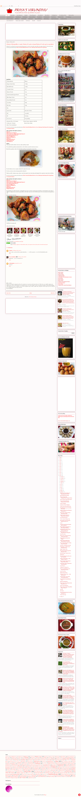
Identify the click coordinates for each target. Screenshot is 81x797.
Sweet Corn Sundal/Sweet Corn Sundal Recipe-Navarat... (65, 569)
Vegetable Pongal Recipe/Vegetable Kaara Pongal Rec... (65, 525)
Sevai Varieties (62, 771)
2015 (60, 472)
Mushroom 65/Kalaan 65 (10, 137)
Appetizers (18, 244)
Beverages (57, 756)
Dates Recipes (49, 758)
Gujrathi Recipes (17, 761)
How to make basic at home (66, 761)
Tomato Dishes (16, 775)
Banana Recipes (46, 756)
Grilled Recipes (12, 761)
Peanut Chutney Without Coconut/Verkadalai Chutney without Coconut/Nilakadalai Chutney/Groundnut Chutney (68, 317)
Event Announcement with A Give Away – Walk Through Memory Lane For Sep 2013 (69, 703)
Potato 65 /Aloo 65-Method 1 (11, 132)
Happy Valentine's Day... (64, 549)
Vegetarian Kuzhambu (23, 776)
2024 (60, 458)
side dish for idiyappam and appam (12, 777)
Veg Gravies (68, 775)
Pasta (32, 769)
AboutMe (33, 20)
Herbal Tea (44, 761)
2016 (60, 470)
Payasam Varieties (37, 769)
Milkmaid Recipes (46, 765)
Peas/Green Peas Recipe (51, 769)
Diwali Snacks (16, 760)
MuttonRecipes (47, 15)
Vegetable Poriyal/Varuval (14, 776)
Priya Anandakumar (12, 256)
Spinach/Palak (8, 774)
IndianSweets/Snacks (10, 18)
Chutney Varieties (25, 758)
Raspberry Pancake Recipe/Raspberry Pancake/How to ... (66, 511)
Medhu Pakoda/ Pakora (63, 572)
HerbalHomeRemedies (50, 761)
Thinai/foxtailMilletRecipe (65, 774)
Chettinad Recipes (8, 758)
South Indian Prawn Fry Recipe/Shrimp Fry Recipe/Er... (65, 532)
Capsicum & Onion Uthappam (65, 504)
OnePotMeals (73, 768)
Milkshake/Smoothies (54, 765)
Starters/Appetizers (19, 15)
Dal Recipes (43, 758)
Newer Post (8, 293)
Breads (23, 757)
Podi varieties (67, 769)
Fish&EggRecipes (54, 15)
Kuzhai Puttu (40, 764)
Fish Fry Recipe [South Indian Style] (66, 499)
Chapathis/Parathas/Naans (70, 757)
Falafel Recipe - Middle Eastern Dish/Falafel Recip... (65, 547)
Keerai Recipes (60, 278)
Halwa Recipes (23, 761)
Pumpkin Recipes (37, 770)
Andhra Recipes (20, 756)
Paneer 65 (8, 131)
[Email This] (11, 243)
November (62, 478)
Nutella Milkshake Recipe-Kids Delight (65, 538)
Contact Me (39, 20)
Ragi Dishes (53, 770)
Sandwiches (56, 771)
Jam (43, 762)
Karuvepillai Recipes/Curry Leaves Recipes (69, 762)
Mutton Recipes (22, 767)
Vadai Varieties (34, 775)
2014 (60, 473)
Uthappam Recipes (28, 775)
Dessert (53, 758)
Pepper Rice (62, 554)
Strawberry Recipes (24, 774)
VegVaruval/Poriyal (32, 16)
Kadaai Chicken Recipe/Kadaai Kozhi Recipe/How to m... (66, 583)
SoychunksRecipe (72, 772)
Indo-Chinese (26, 762)
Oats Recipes (63, 768)
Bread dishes (19, 757)
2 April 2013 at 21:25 (18, 263)
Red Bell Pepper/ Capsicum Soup (65, 553)
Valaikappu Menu (41, 775)
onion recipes (73, 776)
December (62, 476)
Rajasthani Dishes (62, 770)
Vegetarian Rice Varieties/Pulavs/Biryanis (64, 285)
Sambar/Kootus (18, 16)
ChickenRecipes (40, 15)
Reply (10, 253)
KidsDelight (38, 763)
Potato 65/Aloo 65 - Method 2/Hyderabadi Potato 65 (15, 133)
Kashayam (8, 763)
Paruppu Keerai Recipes (26, 769)
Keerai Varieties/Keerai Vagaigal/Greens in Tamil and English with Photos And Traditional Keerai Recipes (68, 663)
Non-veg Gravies (43, 768)
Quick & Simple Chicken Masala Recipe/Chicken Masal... (65, 561)
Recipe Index (12, 15)
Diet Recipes (73, 758)
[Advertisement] (20, 2)
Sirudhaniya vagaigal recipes (21, 772)
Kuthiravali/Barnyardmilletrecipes (33, 764)
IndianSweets (20, 762)
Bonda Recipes (14, 757)
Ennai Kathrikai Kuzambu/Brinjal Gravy (65, 579)
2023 (60, 460)
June (61, 485)
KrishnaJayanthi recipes (16, 764)
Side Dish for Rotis (68, 771)
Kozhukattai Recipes (8, 764)
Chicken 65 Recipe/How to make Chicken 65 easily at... (65, 559)
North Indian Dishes (56, 768)
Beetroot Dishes (52, 756)
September (62, 481)
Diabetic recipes (66, 758)
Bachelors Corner (38, 756)
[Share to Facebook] (14, 243)
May (61, 487)
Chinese (20, 758)
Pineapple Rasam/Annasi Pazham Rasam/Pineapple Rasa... (65, 530)
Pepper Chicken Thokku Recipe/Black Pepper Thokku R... (66, 587)
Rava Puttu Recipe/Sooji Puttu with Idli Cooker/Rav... (65, 556)
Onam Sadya (68, 768)
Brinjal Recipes (33, 757)
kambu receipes (65, 776)
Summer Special (38, 774)
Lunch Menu (68, 764)
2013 (60, 475)
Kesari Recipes (25, 763)
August (61, 482)
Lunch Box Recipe (60, 764)
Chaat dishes (62, 757)
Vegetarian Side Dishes (32, 776)
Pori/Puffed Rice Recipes (10, 770)
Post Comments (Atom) (32, 296)
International (31, 762)
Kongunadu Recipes (65, 763)
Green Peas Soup (62, 534)
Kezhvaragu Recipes (31, 763)
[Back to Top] (79, 794)
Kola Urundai (44, 763)
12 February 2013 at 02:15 (17, 250)
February (61, 491)
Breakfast (26, 15)
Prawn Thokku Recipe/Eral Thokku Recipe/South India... (65, 543)
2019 (60, 466)
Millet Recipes (61, 765)
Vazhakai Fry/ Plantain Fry (64, 567)
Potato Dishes (26, 770)
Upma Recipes (22, 775)
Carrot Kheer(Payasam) (64, 517)
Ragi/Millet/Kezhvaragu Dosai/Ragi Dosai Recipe (65, 508)
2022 (60, 462)
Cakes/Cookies (30, 18)
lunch (69, 776)
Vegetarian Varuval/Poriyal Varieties (64, 281)
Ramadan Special (69, 770)
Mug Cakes (67, 765)
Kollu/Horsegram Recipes (51, 763)
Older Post (53, 293)
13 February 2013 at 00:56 (22, 256)
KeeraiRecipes (25, 16)
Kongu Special (58, 763)
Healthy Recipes (37, 761)
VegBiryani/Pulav (71, 15)
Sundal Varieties (44, 774)
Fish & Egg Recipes (43, 47)
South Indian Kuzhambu (39, 772)
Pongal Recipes (73, 769)
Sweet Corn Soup (65, 323)
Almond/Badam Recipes (13, 756)
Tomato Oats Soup (63, 594)
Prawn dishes (32, 770)
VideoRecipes (28, 20)
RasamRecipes (39, 16)
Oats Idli (61, 589)
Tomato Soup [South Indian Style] (65, 506)
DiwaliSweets (23, 760)
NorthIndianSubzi (46, 16)
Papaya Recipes (20, 769)
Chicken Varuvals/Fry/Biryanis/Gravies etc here (23, 47)
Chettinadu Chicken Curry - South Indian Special (65, 575)
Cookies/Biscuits (32, 758)
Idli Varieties (15, 762)
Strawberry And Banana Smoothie (65, 545)
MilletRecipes (17, 18)
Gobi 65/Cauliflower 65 (10, 136)
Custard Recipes (38, 758)
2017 (60, 469)
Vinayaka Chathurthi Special (42, 776)
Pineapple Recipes (60, 769)
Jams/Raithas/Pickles (64, 18)
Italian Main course (38, 762)
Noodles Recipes (49, 768)
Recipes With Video (37, 771)
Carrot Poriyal (62, 565)
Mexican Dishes (32, 765)
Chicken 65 (8, 138)
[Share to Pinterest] (15, 243)
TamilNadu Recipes (53, 774)
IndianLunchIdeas (61, 16)
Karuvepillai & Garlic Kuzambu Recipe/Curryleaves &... (65, 521)
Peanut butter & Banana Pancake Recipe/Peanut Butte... (65, 513)
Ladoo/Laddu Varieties (46, 764)
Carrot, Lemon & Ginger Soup (65, 518)
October (61, 479)
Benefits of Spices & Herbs (20, 20)
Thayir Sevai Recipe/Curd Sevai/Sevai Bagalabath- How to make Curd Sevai (68, 309)
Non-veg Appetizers (36, 768)
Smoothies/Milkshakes (38, 18)
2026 (60, 457)
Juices (46, 762)
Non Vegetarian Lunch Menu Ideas (17, 768)
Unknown (10, 250)
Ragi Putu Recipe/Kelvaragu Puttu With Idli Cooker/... (65, 551)
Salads (43, 771)
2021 (60, 463)
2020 (60, 464)
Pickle (56, 769)
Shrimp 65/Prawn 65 (10, 140)
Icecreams (10, 762)
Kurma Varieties (60, 279)
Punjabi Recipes (42, 770)
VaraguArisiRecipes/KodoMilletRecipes (59, 775)
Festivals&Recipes (68, 16)
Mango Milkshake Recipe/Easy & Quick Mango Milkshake (65, 527)
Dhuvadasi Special (59, 758)
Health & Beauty (46, 18)
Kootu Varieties (71, 763)
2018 (60, 467)
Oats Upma (62, 590)
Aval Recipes (32, 756)
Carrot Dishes (50, 757)
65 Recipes (14, 244)
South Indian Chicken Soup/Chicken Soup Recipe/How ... (66, 564)
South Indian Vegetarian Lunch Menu (61, 772)
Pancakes (8, 769)
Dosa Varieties (30, 760)
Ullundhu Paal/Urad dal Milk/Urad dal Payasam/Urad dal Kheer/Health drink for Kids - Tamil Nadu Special (68, 293)
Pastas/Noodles (24, 18)
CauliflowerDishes (57, 757)
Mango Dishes (20, 765)
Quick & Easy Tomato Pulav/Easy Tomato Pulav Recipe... (65, 536)
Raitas (58, 770)
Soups (32, 772)
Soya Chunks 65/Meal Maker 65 (12, 135)
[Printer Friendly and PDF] (8, 243)
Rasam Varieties (60, 280)
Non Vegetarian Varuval (31, 244)
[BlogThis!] (12, 243)
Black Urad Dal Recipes (71, 756)
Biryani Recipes (63, 756)
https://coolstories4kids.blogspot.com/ (64, 420)
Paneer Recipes (13, 769)
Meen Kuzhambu (26, 765)
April (61, 488)
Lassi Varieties (54, 764)
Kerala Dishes (19, 763)
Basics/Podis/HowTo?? (10, 20)
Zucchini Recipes (59, 776)
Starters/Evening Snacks (44, 244)
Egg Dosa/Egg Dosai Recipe (64, 495)
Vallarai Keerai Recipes (49, 775)
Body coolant (8, 757)
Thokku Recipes (72, 774)
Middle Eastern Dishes (39, 765)
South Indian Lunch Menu (49, 772)
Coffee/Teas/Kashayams (54, 18)
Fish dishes (63, 760)
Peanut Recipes (44, 769)
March (61, 490)
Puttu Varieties (48, 770)
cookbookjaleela (11, 263)
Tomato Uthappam (63, 503)
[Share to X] (13, 243)
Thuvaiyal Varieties (9, 775)
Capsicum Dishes (43, 757)
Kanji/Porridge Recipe (51, 762)
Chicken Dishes (22, 244)
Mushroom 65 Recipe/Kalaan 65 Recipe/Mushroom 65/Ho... (65, 493)
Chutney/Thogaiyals (33, 15)
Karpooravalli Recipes (58, 762)
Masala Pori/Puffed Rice (64, 581)
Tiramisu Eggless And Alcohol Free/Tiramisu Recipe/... (65, 577)
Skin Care (29, 772)
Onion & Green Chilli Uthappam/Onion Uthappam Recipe (66, 497)
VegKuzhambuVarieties (10, 16)
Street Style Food (31, 774)
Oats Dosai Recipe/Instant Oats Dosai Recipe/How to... (66, 593)
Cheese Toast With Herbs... (64, 585)
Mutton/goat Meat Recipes (36, 47)
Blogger (45, 794)
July (61, 484)
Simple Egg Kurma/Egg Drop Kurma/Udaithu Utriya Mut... (65, 541)
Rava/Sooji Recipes (20, 771)
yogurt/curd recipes (31, 777)
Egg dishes (36, 760)
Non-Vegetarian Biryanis (10, 128)
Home (7, 15)
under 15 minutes (23, 777)
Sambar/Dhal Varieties (48, 771)
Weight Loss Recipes (51, 776)
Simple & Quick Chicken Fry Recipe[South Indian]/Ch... (64, 515)
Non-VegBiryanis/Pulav (62, 15)
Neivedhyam (53, 767)
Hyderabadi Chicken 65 (10, 139)
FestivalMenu (50, 760)
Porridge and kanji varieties (18, 770)
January (61, 596)
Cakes (38, 757)
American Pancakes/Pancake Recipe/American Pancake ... (65, 501)
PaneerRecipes (54, 16)
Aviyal (61, 522)
